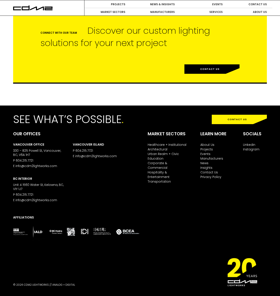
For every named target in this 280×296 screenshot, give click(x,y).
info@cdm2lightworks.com (36, 166)
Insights (206, 168)
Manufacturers (211, 158)
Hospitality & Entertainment (159, 174)
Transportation (159, 181)
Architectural (157, 149)
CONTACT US (237, 119)
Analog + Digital (63, 285)
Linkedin (249, 145)
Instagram (251, 149)
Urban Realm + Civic (163, 154)
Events (205, 154)
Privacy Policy (210, 177)
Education (155, 158)
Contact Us (209, 69)
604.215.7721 (24, 160)
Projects (206, 149)
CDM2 (32, 7)
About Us (207, 145)
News (204, 163)
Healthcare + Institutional (167, 145)
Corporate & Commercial (157, 165)
